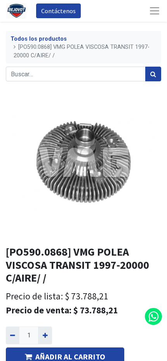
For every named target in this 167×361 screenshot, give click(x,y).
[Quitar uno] (12, 335)
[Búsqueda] (153, 74)
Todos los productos (38, 39)
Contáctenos (58, 11)
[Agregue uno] (45, 335)
